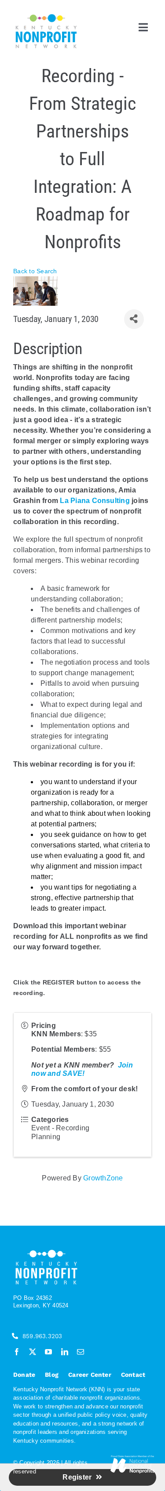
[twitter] (32, 1351)
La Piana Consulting (95, 500)
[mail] (80, 1351)
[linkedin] (64, 1351)
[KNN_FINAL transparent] (46, 15)
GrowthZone (103, 1178)
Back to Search (35, 271)
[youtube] (48, 1351)
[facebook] (16, 1351)
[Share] (134, 319)
